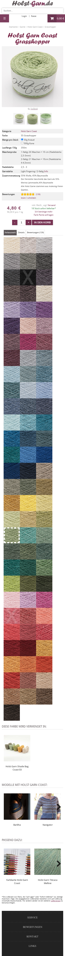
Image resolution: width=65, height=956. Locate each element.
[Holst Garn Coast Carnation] (44, 606)
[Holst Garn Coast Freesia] (12, 316)
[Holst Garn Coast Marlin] (12, 396)
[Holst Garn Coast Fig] (28, 300)
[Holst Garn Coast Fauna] (44, 542)
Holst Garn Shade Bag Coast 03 (17, 768)
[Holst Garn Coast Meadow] (44, 574)
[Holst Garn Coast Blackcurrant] (44, 284)
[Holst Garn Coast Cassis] (12, 364)
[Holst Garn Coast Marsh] (44, 558)
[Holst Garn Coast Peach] (44, 622)
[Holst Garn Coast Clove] (28, 703)
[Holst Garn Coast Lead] (44, 267)
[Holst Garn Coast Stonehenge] (12, 558)
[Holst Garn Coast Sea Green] (28, 574)
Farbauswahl (10, 232)
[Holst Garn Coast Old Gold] (12, 509)
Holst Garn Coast (29, 131)
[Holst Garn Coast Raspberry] (28, 638)
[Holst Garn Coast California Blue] (28, 461)
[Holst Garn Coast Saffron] (44, 670)
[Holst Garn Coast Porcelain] (44, 396)
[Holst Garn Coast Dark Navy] (28, 477)
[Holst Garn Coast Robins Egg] (28, 429)
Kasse (33, 16)
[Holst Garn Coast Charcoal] (12, 284)
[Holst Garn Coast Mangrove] (28, 558)
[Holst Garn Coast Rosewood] (28, 687)
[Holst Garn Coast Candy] (44, 638)
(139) (30, 196)
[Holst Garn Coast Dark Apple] (28, 590)
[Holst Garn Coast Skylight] (28, 364)
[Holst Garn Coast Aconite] (44, 654)
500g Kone (28, 143)
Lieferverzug (55, 901)
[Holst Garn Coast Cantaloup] (12, 670)
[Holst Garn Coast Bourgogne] (28, 654)
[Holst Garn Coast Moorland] (28, 493)
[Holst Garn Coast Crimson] (12, 654)
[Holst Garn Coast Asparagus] (44, 493)
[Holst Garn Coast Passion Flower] (12, 332)
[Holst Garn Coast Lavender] (12, 348)
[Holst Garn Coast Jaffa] (12, 687)
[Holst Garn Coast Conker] (12, 719)
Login (24, 16)
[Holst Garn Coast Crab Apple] (44, 525)
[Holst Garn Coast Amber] (28, 670)
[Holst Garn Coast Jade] (28, 542)
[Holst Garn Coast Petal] (44, 332)
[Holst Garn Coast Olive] (12, 493)
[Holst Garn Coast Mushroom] (44, 477)
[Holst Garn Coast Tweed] (44, 380)
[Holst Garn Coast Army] (44, 590)
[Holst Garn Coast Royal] (28, 413)
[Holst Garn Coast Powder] (28, 332)
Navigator (48, 824)
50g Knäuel (28, 140)
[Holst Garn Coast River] (44, 413)
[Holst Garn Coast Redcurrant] (28, 622)
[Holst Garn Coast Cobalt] (44, 461)
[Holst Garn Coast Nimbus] (44, 364)
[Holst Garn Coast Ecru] (12, 251)
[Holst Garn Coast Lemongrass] (12, 525)
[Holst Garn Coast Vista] (44, 445)
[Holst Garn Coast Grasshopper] (19, 118)
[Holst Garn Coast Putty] (44, 251)
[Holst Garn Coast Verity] (28, 606)
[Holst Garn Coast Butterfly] (44, 316)
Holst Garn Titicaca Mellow (47, 882)
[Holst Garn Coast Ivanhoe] (12, 574)
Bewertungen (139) (35, 232)
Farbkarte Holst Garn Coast (17, 882)
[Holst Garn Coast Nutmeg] (12, 703)
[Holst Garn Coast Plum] (44, 348)
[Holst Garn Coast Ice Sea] (28, 396)
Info (46, 171)
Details (21, 232)
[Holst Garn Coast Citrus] (44, 509)
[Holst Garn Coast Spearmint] (12, 429)
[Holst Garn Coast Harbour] (28, 445)
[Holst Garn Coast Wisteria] (28, 316)
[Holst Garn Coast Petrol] (12, 461)
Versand (51, 205)
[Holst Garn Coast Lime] (12, 590)
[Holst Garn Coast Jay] (12, 477)
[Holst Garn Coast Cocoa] (12, 300)
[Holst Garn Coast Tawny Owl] (44, 687)
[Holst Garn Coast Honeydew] (28, 525)
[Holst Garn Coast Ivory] (44, 300)
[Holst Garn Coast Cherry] (28, 348)
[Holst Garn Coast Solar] (28, 509)
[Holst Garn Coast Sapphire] (12, 413)
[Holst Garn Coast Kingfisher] (44, 429)
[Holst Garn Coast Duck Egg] (12, 380)
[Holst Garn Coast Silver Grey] (12, 267)
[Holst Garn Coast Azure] (28, 380)
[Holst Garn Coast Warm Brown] (44, 703)
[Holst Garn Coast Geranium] (12, 638)
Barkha (17, 824)
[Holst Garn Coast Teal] (12, 445)
